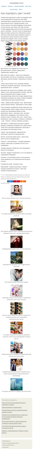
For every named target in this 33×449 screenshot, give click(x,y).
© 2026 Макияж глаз (6, 440)
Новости (10, 6)
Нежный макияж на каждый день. (12, 407)
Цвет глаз (28, 6)
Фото (20, 9)
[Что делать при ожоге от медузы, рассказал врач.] (16, 389)
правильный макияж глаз (11, 178)
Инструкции (14, 9)
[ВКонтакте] (10, 181)
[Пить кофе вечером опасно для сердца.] (16, 280)
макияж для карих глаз (21, 176)
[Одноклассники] (23, 181)
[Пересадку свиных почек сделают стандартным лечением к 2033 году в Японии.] (16, 296)
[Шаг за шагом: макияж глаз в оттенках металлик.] (16, 196)
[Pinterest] (16, 181)
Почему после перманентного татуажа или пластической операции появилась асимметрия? (14, 416)
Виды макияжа (19, 6)
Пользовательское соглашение (13, 443)
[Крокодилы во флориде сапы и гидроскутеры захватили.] (16, 262)
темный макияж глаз (9, 174)
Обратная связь (5, 447)
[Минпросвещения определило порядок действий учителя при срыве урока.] (16, 352)
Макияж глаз (16, 3)
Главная (3, 6)
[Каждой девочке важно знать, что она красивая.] (16, 247)
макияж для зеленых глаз (19, 174)
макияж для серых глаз (11, 176)
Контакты (4, 443)
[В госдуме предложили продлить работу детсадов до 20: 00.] (16, 212)
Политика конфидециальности (8, 444)
